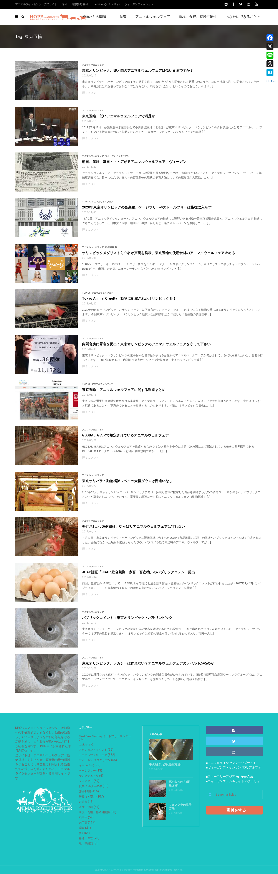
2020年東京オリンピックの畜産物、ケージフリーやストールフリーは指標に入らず (147, 207)
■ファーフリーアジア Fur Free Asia (229, 776)
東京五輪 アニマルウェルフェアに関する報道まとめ (123, 390)
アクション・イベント (93, 749)
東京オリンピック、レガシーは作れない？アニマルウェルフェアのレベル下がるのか (148, 663)
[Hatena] (271, 72)
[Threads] (271, 63)
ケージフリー (87, 770)
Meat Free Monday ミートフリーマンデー (105, 736)
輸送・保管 (86, 838)
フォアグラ (86, 781)
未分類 (83, 801)
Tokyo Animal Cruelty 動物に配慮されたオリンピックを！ (129, 298)
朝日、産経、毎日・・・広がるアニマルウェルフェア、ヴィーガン (134, 162)
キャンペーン (87, 765)
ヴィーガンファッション (138, 4)
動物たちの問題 (94, 17)
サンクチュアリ (89, 775)
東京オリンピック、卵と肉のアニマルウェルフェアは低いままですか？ (137, 70)
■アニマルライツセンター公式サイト (231, 763)
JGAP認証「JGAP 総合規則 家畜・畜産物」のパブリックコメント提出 (138, 572)
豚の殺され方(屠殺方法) (179, 783)
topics (86, 201)
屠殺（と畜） (87, 796)
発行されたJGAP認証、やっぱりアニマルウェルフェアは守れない (133, 526)
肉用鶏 (83, 822)
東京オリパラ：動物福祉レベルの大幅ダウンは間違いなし (127, 481)
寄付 (64, 4)
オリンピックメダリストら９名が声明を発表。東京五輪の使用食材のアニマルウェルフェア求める (158, 253)
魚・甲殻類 (86, 843)
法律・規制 (86, 807)
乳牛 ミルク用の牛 (90, 786)
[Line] (271, 55)
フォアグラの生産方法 (180, 806)
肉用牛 (83, 817)
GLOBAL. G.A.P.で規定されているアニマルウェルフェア (125, 435)
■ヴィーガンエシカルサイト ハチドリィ (233, 781)
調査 (123, 17)
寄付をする (236, 810)
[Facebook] (271, 37)
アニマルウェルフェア (152, 17)
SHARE (271, 81)
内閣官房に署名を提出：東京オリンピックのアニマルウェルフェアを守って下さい (146, 344)
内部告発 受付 (80, 4)
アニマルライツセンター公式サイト (36, 4)
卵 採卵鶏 (109, 247)
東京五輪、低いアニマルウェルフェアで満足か (118, 116)
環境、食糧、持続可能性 (198, 17)
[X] (271, 46)
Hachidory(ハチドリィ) (106, 4)
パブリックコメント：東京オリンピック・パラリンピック (127, 618)
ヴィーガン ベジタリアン (117, 156)
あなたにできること (241, 17)
